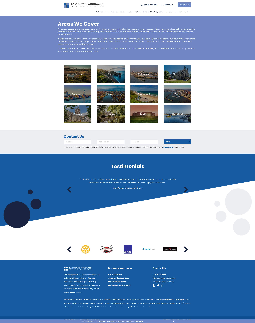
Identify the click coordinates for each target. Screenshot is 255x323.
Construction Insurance (118, 278)
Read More (77, 74)
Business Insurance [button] (102, 12)
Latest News (179, 12)
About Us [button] (169, 12)
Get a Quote (184, 5)
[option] (85, 249)
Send (168, 142)
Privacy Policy (168, 147)
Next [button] (186, 190)
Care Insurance (115, 274)
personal (72, 29)
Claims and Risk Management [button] (153, 12)
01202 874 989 (150, 4)
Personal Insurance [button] (117, 12)
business (84, 29)
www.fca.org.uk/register (176, 300)
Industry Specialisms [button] (133, 12)
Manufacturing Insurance (119, 285)
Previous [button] (69, 190)
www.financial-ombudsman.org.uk (119, 307)
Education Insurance (117, 282)
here (151, 307)
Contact (187, 12)
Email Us (169, 4)
